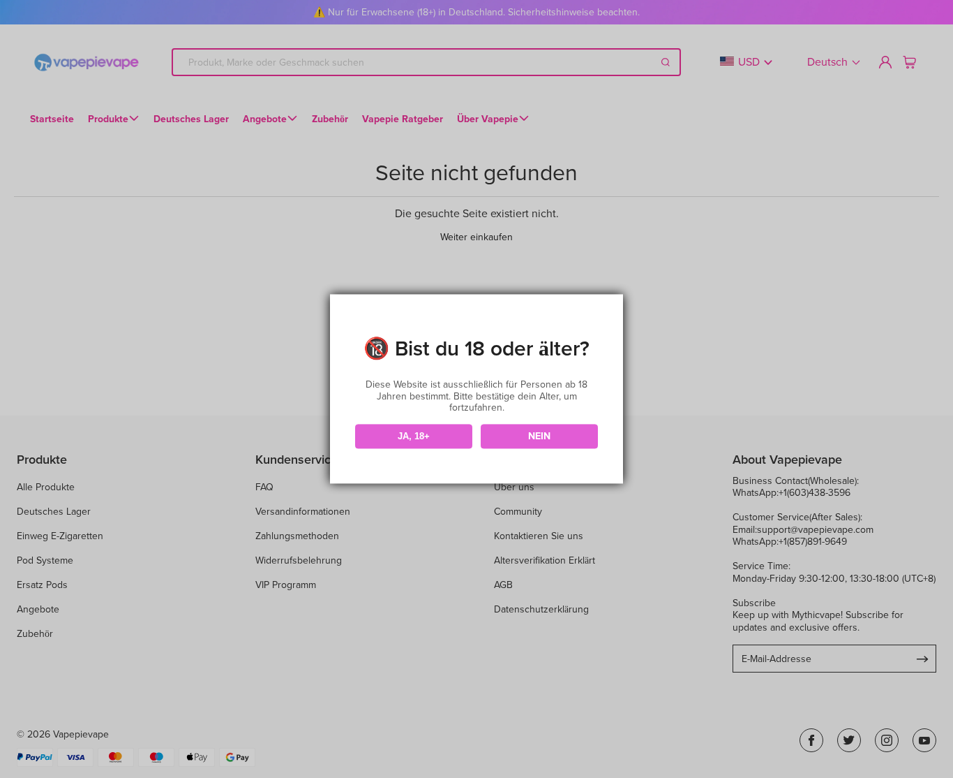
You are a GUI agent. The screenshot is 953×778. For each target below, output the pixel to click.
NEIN (539, 437)
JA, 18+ (414, 436)
